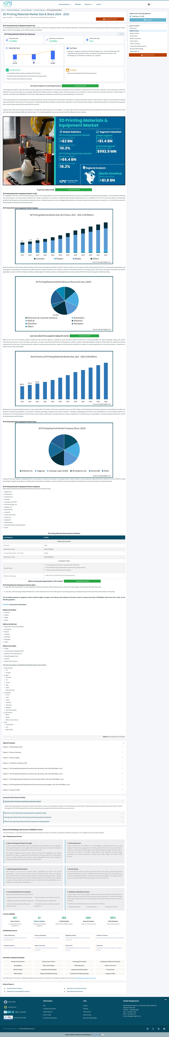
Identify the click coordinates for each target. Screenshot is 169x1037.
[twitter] (153, 1028)
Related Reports (134, 51)
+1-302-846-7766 (131, 1012)
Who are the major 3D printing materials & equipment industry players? (27, 821)
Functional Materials (39, 10)
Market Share (133, 36)
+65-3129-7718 (131, 1014)
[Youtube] (164, 1028)
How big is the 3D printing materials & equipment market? (22, 801)
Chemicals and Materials (13, 10)
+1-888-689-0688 (134, 1010)
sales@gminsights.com (134, 1016)
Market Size (133, 28)
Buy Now (149, 20)
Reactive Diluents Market (14, 988)
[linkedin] (147, 1028)
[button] (124, 743)
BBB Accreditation (39, 921)
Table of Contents (135, 44)
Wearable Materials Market (75, 991)
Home (3, 10)
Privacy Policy (96, 1034)
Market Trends (134, 31)
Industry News (134, 41)
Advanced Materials (27, 10)
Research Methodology (136, 49)
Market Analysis (134, 33)
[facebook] (158, 1028)
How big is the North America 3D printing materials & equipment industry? (27, 817)
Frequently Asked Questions (138, 46)
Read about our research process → (85, 978)
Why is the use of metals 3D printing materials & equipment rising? (25, 813)
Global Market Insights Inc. (11, 1029)
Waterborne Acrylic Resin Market (76, 988)
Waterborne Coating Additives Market (18, 991)
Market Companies (135, 38)
